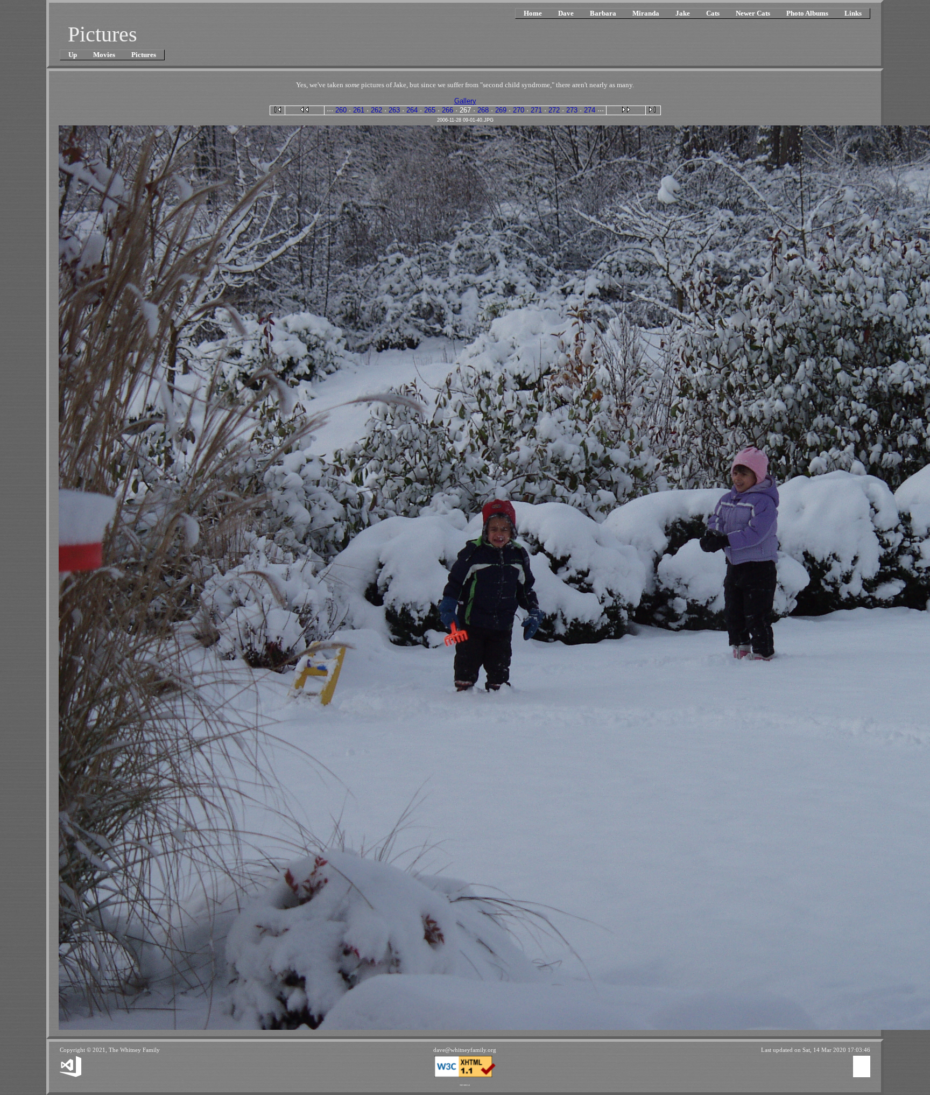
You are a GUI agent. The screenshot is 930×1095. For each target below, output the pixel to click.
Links (853, 13)
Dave (566, 13)
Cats (713, 13)
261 (358, 110)
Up (72, 55)
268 (483, 110)
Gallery (465, 101)
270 (518, 110)
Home (533, 13)
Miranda (645, 13)
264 (412, 110)
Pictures (143, 55)
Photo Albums (807, 13)
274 (589, 110)
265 (429, 110)
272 (554, 110)
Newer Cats (753, 13)
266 (447, 110)
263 (394, 110)
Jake (682, 13)
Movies (104, 55)
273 (571, 110)
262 (376, 110)
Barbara (603, 13)
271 (536, 110)
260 (341, 110)
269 (500, 110)
